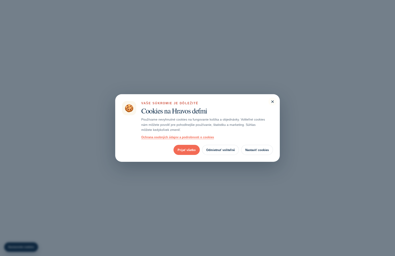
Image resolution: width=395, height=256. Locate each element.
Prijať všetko (187, 150)
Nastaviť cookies (257, 150)
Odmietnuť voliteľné (220, 150)
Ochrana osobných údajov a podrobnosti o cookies (177, 137)
